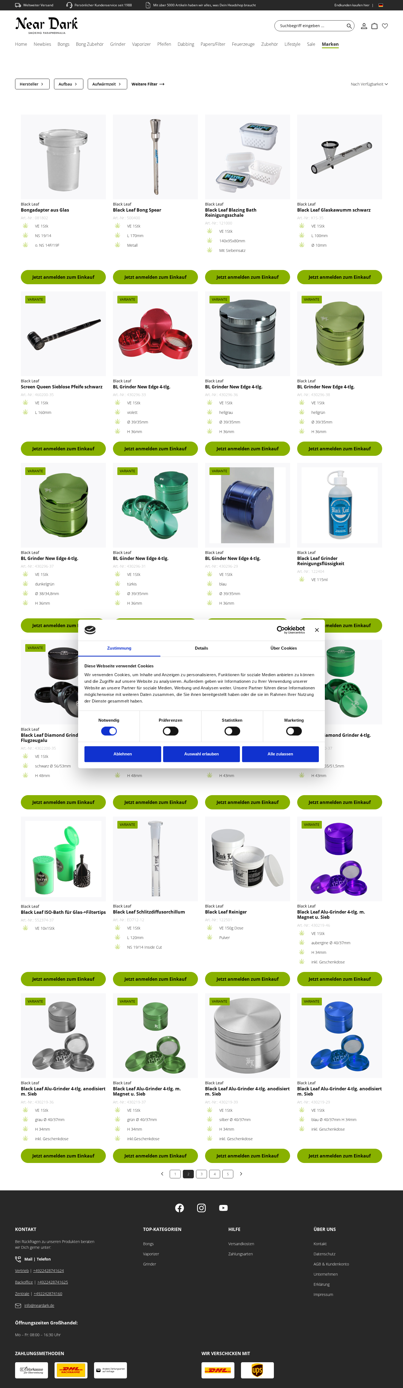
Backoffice (24, 1282)
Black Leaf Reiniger (226, 912)
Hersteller (29, 84)
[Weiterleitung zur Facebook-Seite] (179, 1209)
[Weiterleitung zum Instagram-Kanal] (201, 1209)
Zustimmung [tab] (119, 648)
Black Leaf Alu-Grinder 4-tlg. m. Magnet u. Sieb (331, 914)
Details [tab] (201, 648)
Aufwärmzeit (104, 84)
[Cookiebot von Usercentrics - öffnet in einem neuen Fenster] (281, 630)
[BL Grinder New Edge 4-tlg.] (155, 334)
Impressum (323, 1294)
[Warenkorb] (374, 25)
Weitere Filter (144, 84)
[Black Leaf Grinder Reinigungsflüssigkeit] (340, 505)
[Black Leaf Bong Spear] (155, 157)
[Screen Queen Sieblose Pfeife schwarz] (63, 334)
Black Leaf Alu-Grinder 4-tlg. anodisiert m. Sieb (63, 1091)
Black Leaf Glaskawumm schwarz (334, 210)
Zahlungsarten (240, 1253)
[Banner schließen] (317, 630)
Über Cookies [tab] (284, 648)
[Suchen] (348, 26)
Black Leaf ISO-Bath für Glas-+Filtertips (63, 912)
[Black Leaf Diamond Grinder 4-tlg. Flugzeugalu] (63, 682)
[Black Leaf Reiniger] (247, 859)
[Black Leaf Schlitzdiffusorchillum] (155, 859)
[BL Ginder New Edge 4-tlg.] (155, 505)
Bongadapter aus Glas (45, 210)
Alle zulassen (280, 754)
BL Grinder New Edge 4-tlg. (142, 386)
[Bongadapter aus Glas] (63, 157)
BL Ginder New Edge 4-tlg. (141, 558)
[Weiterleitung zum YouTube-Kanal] (223, 1209)
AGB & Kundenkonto (331, 1264)
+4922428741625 (52, 1282)
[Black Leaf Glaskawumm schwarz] (340, 157)
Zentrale (22, 1293)
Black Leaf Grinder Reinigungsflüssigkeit (320, 561)
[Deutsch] (381, 5)
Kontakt (320, 1243)
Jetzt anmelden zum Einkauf (63, 277)
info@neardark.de (39, 1305)
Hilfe (234, 1229)
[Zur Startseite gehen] (46, 25)
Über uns (325, 1229)
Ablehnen (122, 754)
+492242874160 (48, 1293)
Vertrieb (22, 1270)
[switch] (170, 731)
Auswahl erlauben (201, 754)
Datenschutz (324, 1253)
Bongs (148, 1243)
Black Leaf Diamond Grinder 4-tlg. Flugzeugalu (58, 738)
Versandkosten (241, 1243)
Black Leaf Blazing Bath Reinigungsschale (231, 212)
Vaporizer (151, 1253)
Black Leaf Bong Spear (137, 210)
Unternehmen (326, 1274)
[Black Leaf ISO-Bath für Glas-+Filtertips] (63, 859)
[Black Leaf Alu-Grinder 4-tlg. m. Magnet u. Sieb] (340, 859)
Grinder (149, 1264)
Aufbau (65, 84)
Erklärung (322, 1284)
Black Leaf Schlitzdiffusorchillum (149, 912)
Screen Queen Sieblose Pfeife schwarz (62, 386)
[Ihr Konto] (364, 25)
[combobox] (311, 26)
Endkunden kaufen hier (352, 5)
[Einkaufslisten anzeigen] (385, 25)
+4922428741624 (48, 1270)
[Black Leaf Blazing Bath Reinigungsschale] (247, 157)
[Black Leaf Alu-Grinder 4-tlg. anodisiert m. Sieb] (63, 1036)
